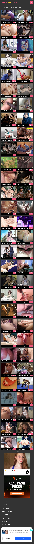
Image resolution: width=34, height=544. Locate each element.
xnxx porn (4, 504)
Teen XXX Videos (7, 525)
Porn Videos (5, 508)
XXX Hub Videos (6, 515)
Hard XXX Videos (7, 511)
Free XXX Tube (6, 518)
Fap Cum (4, 521)
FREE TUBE (9, 2)
